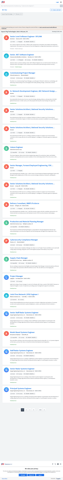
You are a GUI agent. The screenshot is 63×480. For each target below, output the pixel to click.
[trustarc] (58, 478)
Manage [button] (23, 475)
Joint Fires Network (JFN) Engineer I (24, 294)
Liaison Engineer (16, 147)
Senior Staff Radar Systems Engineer (24, 312)
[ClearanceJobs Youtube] (58, 464)
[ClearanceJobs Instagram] (60, 464)
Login (57, 2)
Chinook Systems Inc (15, 75)
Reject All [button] (31, 475)
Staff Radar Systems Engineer (21, 350)
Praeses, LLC (13, 242)
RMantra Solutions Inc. (15, 296)
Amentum (12, 38)
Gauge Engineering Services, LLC (17, 315)
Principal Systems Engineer (20, 388)
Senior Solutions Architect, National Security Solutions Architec (31, 109)
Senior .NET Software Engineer (22, 54)
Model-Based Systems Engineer (22, 332)
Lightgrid (12, 278)
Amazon (12, 93)
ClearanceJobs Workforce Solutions (18, 57)
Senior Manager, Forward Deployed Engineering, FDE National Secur (30, 165)
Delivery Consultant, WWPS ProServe (24, 203)
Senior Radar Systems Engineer (22, 368)
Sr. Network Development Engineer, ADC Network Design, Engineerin (32, 91)
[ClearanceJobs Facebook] (53, 464)
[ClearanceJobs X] (55, 464)
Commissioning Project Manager (22, 73)
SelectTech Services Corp (16, 149)
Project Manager (16, 276)
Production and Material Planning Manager (27, 221)
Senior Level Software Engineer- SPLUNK (26, 36)
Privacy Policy (4, 478)
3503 (40, 410)
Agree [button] (40, 475)
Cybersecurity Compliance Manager (24, 240)
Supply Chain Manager (19, 258)
